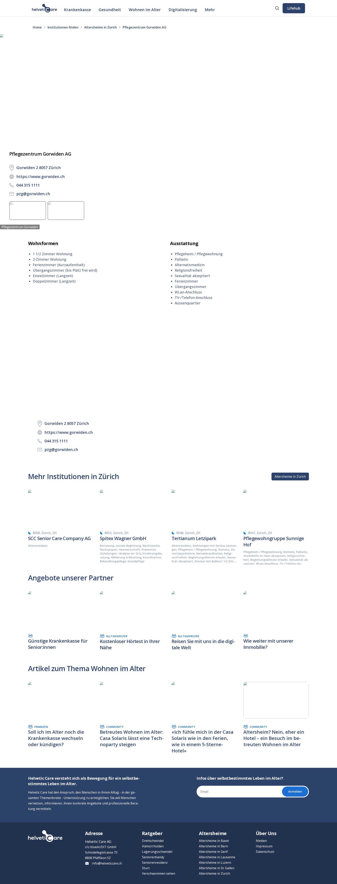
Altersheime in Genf (213, 851)
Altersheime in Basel (214, 841)
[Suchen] (277, 8)
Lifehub (293, 8)
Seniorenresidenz (155, 862)
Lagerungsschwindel (157, 851)
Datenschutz (265, 851)
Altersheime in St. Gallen (216, 868)
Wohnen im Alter (145, 9)
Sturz (146, 868)
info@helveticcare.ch (107, 863)
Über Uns (266, 833)
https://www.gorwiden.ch (40, 176)
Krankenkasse (77, 9)
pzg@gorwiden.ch (33, 193)
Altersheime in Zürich (290, 476)
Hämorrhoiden (153, 846)
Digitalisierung (182, 9)
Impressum (264, 846)
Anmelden (295, 791)
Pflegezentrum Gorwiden (20, 227)
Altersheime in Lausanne (217, 857)
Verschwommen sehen (158, 873)
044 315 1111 (28, 185)
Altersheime (212, 833)
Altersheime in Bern (213, 846)
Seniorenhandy (153, 857)
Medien (261, 841)
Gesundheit (110, 9)
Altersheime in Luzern (215, 862)
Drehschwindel (153, 841)
